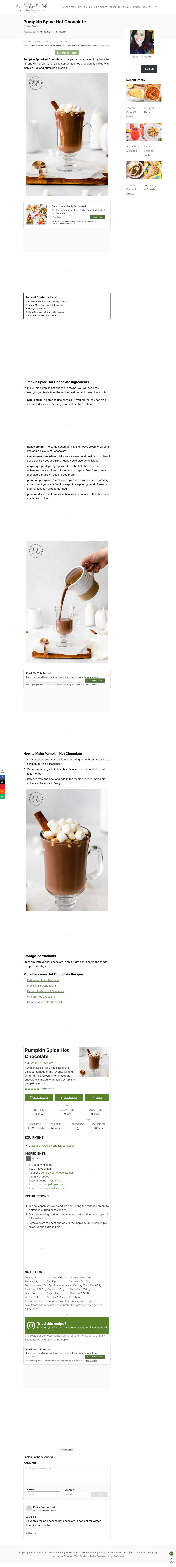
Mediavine (118, 1556)
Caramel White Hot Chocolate (45, 1002)
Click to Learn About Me (142, 57)
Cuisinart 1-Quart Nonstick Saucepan (52, 1145)
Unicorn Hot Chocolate (41, 996)
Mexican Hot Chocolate (41, 985)
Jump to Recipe (68, 52)
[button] (26, 1089)
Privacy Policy (104, 45)
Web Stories (80, 1556)
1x (29, 1158)
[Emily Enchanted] (36, 7)
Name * (31, 1489)
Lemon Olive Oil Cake (131, 112)
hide (53, 297)
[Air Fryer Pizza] (153, 93)
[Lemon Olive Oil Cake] (135, 93)
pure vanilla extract (54, 1188)
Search (149, 68)
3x (38, 1158)
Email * (69, 1489)
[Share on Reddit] (2, 791)
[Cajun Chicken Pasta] (153, 132)
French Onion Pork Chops (133, 189)
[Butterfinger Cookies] (153, 170)
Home (25, 42)
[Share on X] (2, 781)
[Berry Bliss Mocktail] (135, 132)
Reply (32, 1533)
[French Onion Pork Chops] (135, 170)
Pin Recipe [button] (70, 1097)
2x (33, 1158)
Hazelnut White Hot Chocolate (45, 991)
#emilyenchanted (95, 1327)
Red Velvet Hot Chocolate (43, 980)
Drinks (31, 42)
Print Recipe (40, 1097)
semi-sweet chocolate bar (57, 1172)
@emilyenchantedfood (62, 1327)
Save (99, 1097)
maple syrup (54, 1180)
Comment (30, 1463)
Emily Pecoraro (33, 26)
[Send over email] (2, 796)
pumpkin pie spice (54, 1184)
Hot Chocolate (40, 42)
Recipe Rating (31, 1456)
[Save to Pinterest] (2, 786)
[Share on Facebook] (2, 777)
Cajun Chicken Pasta (149, 151)
